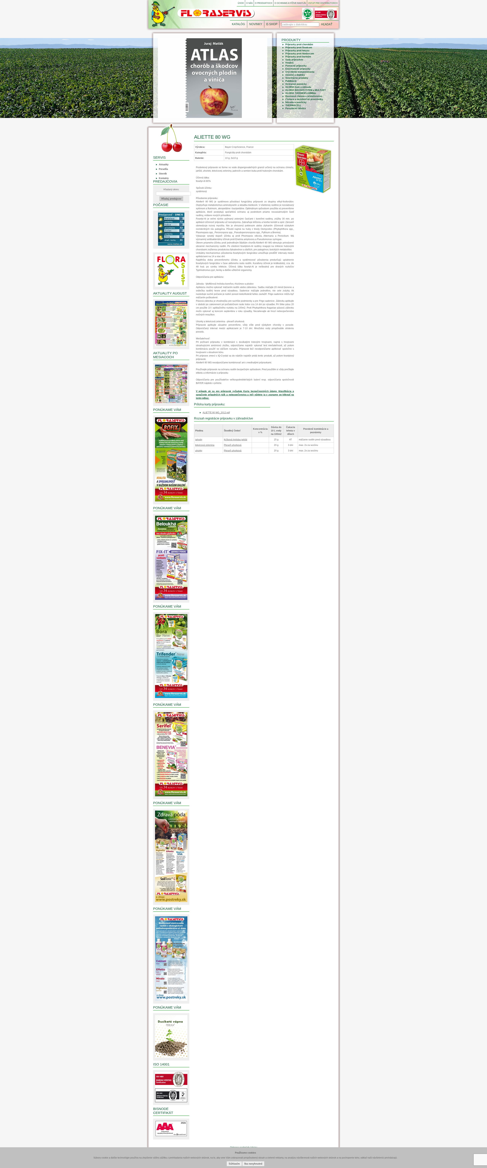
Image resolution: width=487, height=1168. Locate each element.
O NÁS (249, 3)
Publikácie (291, 81)
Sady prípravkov (294, 59)
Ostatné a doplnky (295, 75)
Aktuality (164, 164)
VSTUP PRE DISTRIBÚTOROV (323, 3)
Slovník (163, 173)
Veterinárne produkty (296, 78)
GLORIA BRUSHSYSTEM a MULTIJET (305, 90)
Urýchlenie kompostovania (299, 72)
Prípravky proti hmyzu (297, 50)
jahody (198, 439)
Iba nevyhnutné (253, 1163)
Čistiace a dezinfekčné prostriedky (304, 99)
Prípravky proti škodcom (298, 47)
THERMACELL (293, 105)
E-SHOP (271, 24)
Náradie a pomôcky (295, 102)
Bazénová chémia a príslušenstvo (303, 96)
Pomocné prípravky (296, 65)
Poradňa (163, 169)
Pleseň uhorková (232, 445)
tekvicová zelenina (204, 445)
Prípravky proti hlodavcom (299, 53)
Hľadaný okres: (171, 189)
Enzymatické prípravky (297, 69)
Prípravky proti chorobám (299, 44)
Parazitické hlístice (295, 108)
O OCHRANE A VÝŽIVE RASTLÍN (290, 3)
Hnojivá (289, 62)
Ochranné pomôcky (296, 84)
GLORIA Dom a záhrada (298, 87)
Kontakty (164, 178)
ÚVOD (241, 3)
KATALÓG (238, 24)
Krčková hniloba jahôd (235, 439)
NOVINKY (255, 24)
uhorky (198, 450)
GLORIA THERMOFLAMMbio (300, 93)
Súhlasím (234, 1163)
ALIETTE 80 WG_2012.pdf (216, 412)
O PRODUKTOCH (263, 3)
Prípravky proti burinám (298, 56)
